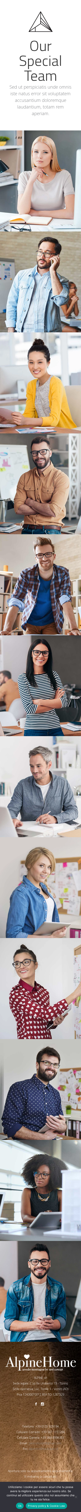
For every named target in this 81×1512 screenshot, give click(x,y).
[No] (76, 1497)
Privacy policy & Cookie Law (46, 1505)
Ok (20, 1505)
